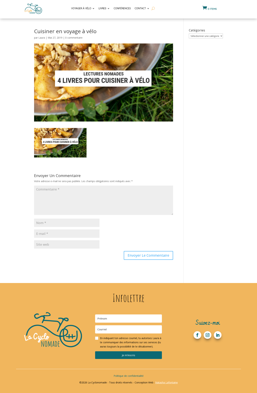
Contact (140, 8)
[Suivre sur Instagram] (207, 335)
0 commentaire (74, 37)
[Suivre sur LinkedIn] (218, 335)
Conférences (122, 8)
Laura (41, 37)
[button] (128, 342)
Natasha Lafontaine (166, 382)
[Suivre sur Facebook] (197, 335)
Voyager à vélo (81, 8)
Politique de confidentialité (129, 375)
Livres (102, 8)
